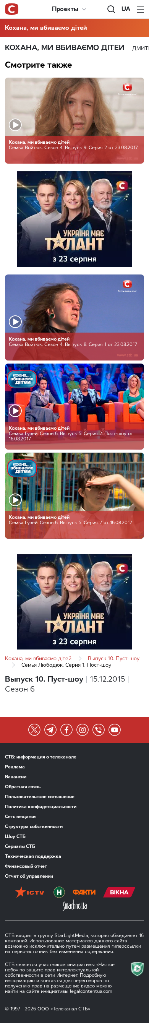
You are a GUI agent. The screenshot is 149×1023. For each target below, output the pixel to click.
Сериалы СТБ (20, 846)
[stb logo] (11, 9)
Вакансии (15, 776)
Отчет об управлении (29, 876)
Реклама (15, 767)
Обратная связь (22, 786)
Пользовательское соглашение (39, 796)
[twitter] (34, 730)
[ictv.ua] (29, 893)
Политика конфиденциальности (40, 806)
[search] (111, 9)
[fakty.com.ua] (84, 893)
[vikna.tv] (119, 893)
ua (126, 9)
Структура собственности (34, 826)
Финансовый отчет (26, 866)
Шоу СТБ (15, 836)
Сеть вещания (21, 816)
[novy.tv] (59, 893)
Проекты (65, 9)
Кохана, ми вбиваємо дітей (46, 27)
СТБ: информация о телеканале (40, 757)
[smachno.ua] (74, 906)
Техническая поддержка (33, 856)
